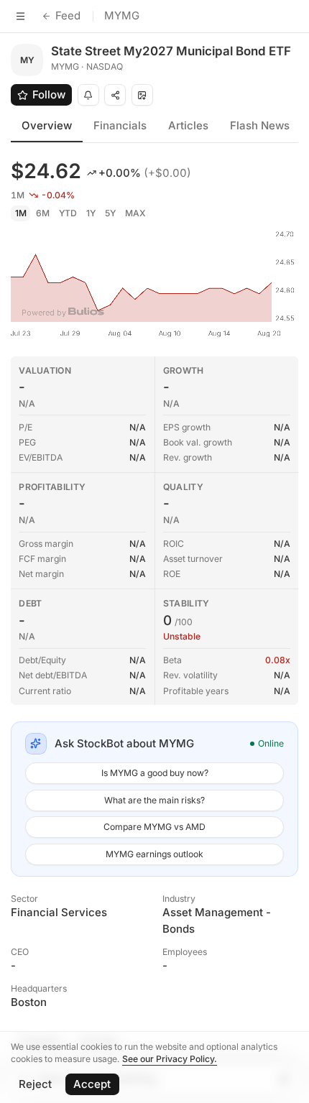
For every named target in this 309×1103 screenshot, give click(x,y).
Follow (48, 94)
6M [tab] (43, 213)
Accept (92, 1084)
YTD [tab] (68, 213)
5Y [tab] (110, 213)
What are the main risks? (154, 800)
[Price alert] (88, 95)
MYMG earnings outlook (154, 854)
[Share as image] (142, 95)
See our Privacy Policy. (169, 1058)
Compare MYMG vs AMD (154, 826)
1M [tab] (21, 213)
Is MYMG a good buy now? (154, 772)
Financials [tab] (120, 125)
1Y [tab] (91, 213)
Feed (67, 15)
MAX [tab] (135, 213)
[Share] (115, 95)
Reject (35, 1084)
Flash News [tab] (260, 125)
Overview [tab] (47, 125)
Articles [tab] (188, 125)
